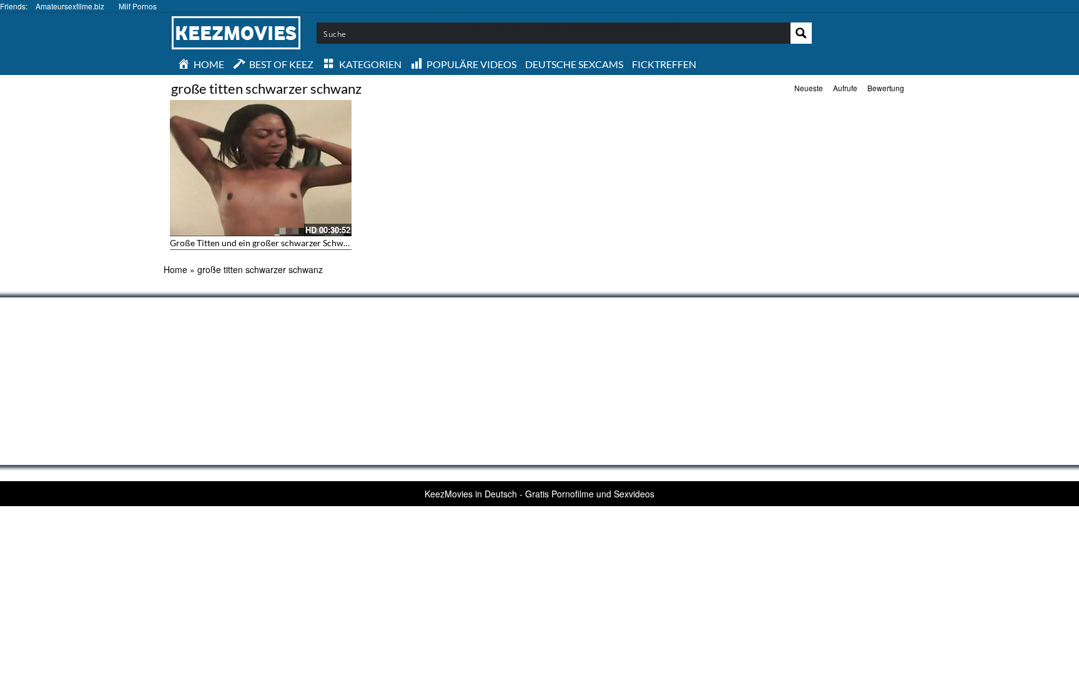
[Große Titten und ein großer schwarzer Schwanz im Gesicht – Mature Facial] (261, 168)
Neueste (808, 87)
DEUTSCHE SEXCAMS (574, 64)
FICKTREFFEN (664, 64)
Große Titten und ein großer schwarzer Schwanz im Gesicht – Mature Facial (316, 242)
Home (175, 269)
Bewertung (885, 87)
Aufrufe (845, 87)
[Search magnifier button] (801, 33)
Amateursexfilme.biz (70, 5)
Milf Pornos (138, 5)
